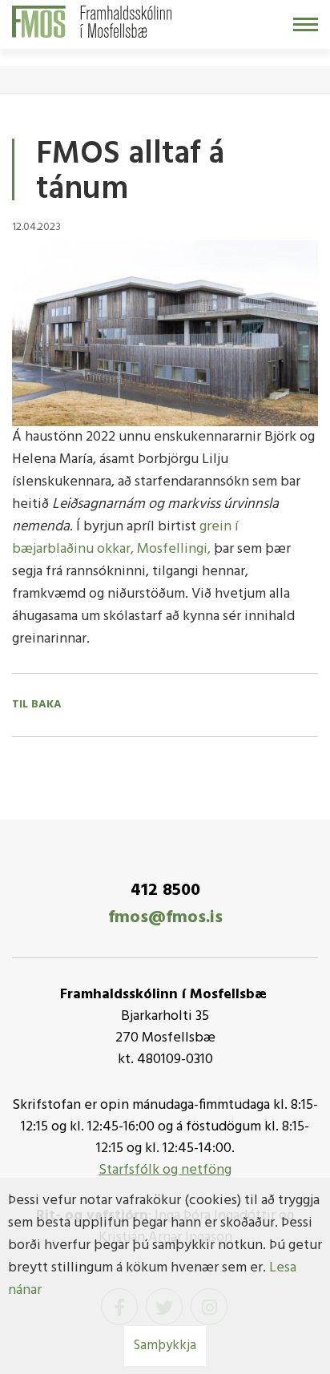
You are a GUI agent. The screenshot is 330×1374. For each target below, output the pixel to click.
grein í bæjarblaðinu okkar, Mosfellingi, (125, 538)
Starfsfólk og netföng (165, 1170)
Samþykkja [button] (165, 1345)
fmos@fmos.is (165, 918)
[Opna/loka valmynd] (305, 24)
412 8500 (165, 890)
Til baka (37, 705)
